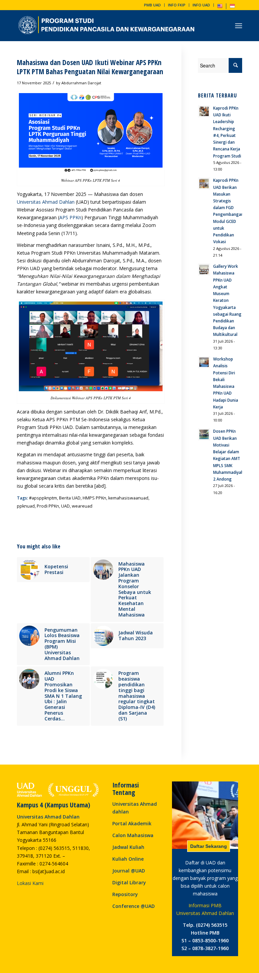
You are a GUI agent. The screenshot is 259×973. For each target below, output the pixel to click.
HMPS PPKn (94, 498)
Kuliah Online (128, 859)
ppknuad (26, 506)
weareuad (82, 506)
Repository (125, 894)
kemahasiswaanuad (128, 498)
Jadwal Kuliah (128, 847)
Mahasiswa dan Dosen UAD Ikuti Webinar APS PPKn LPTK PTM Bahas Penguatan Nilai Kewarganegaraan (90, 67)
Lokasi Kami (30, 883)
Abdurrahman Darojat (81, 82)
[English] (220, 7)
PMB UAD (152, 4)
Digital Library (129, 882)
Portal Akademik (131, 823)
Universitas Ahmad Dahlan (46, 202)
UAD (65, 506)
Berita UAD (70, 498)
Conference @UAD (133, 906)
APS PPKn (70, 217)
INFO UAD (201, 4)
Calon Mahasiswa (132, 835)
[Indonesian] (232, 7)
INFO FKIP (176, 4)
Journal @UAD (128, 870)
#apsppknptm (43, 498)
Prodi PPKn (48, 506)
